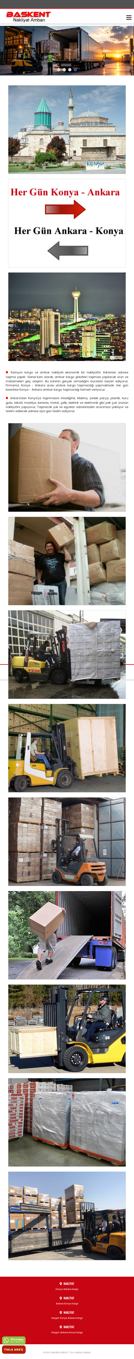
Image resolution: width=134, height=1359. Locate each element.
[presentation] (7, 46)
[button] (58, 69)
